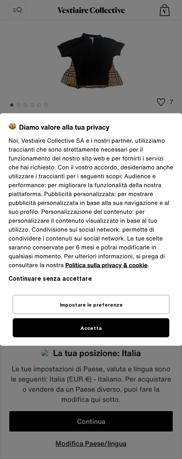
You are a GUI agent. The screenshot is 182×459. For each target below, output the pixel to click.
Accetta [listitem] (91, 328)
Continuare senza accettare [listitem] (50, 278)
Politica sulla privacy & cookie (106, 265)
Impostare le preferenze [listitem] (91, 304)
